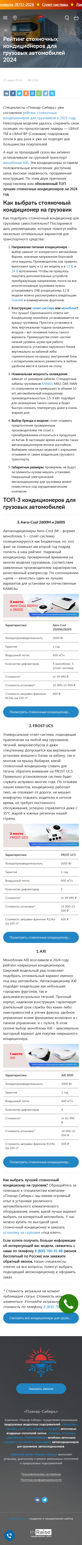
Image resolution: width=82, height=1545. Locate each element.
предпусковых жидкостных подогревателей (32, 1424)
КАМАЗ (47, 383)
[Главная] (5, 30)
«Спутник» (68, 1433)
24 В (15, 271)
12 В (69, 266)
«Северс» (39, 1428)
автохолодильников (51, 1446)
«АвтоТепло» (14, 1437)
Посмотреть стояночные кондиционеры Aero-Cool (44, 712)
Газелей (17, 300)
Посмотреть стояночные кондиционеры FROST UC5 (44, 937)
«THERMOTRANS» (35, 1437)
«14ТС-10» (24, 1428)
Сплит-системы (49, 4)
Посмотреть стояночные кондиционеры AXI (42, 1162)
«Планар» (54, 1433)
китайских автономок (61, 1437)
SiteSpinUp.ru (17, 1518)
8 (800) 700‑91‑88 (49, 1250)
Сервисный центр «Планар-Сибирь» (33, 1454)
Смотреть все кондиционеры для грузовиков (43, 1318)
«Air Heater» (25, 1442)
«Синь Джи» (43, 1442)
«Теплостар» (69, 1424)
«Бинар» (11, 1428)
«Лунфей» (52, 1428)
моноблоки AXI (15, 162)
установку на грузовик (21, 1232)
